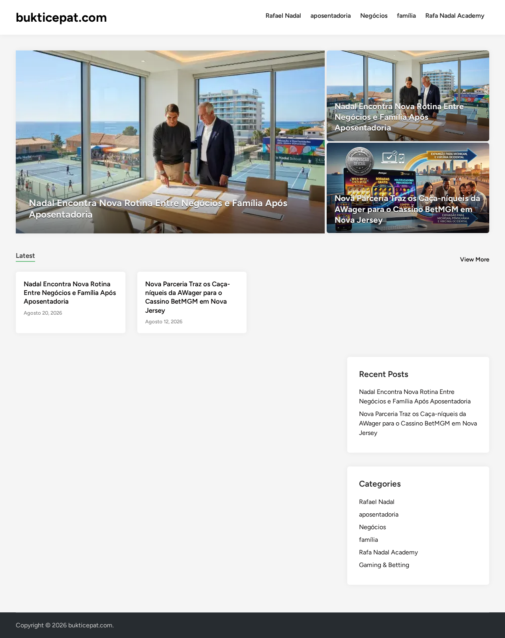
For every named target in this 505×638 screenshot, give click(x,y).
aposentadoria (330, 15)
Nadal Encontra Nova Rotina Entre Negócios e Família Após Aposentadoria (70, 292)
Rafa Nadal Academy (454, 15)
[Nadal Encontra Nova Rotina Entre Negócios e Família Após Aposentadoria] (170, 141)
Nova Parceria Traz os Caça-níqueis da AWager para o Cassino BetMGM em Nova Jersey (418, 423)
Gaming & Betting (384, 565)
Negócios (373, 15)
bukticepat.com (61, 17)
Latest (25, 255)
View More (474, 259)
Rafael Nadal (283, 15)
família (406, 15)
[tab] (25, 254)
